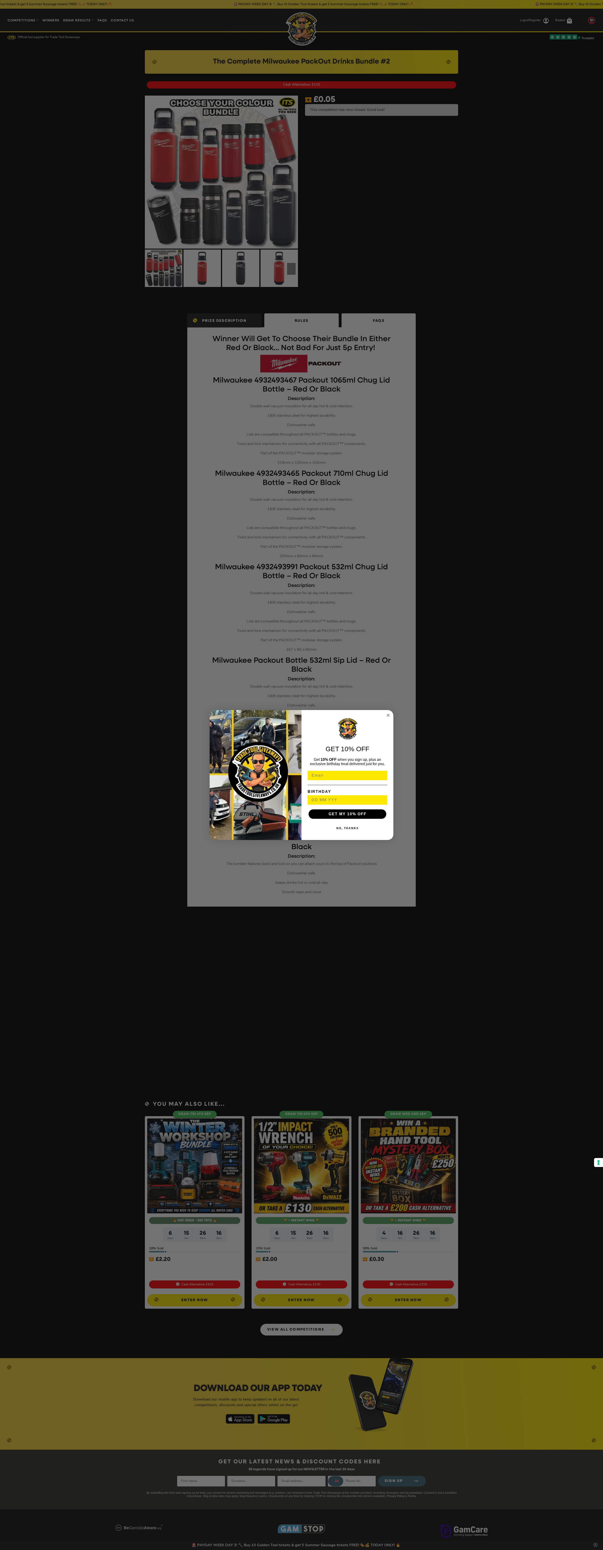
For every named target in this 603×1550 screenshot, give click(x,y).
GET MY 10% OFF (348, 814)
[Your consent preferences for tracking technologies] (598, 1162)
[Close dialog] (388, 715)
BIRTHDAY (319, 792)
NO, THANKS (347, 828)
